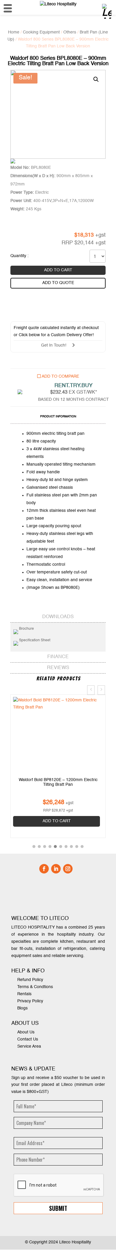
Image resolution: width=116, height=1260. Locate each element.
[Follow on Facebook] (44, 868)
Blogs (22, 1008)
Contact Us (27, 1039)
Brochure (26, 629)
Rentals (24, 994)
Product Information (58, 416)
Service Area (29, 1046)
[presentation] (91, 690)
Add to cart (58, 270)
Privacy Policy (30, 1001)
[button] (34, 846)
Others (69, 32)
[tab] (58, 417)
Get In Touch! (56, 345)
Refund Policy (30, 980)
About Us (26, 1032)
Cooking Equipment (41, 32)
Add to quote (58, 283)
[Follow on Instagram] (68, 868)
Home (13, 32)
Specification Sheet (34, 640)
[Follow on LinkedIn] (56, 868)
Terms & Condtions (35, 987)
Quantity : (19, 256)
